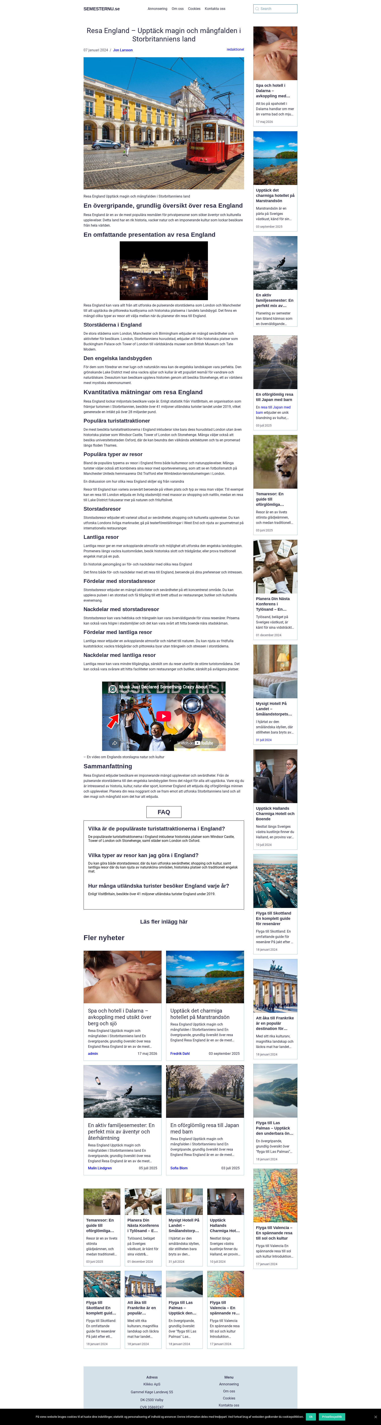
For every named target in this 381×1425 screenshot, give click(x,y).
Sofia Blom (179, 1168)
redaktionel (235, 49)
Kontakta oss (215, 9)
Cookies (194, 9)
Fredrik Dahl (180, 1054)
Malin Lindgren (100, 1168)
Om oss (178, 9)
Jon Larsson (123, 50)
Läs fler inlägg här (164, 922)
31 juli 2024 (264, 740)
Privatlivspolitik (332, 1416)
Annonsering (157, 9)
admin (93, 1054)
